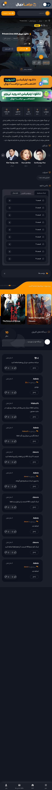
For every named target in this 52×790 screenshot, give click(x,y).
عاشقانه (15, 39)
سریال (40, 21)
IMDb (37, 25)
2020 (6, 114)
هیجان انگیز (7, 39)
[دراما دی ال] (26, 4)
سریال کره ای (32, 21)
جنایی (28, 39)
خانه (46, 21)
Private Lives (23, 21)
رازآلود (22, 39)
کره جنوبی (17, 114)
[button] (3, 155)
